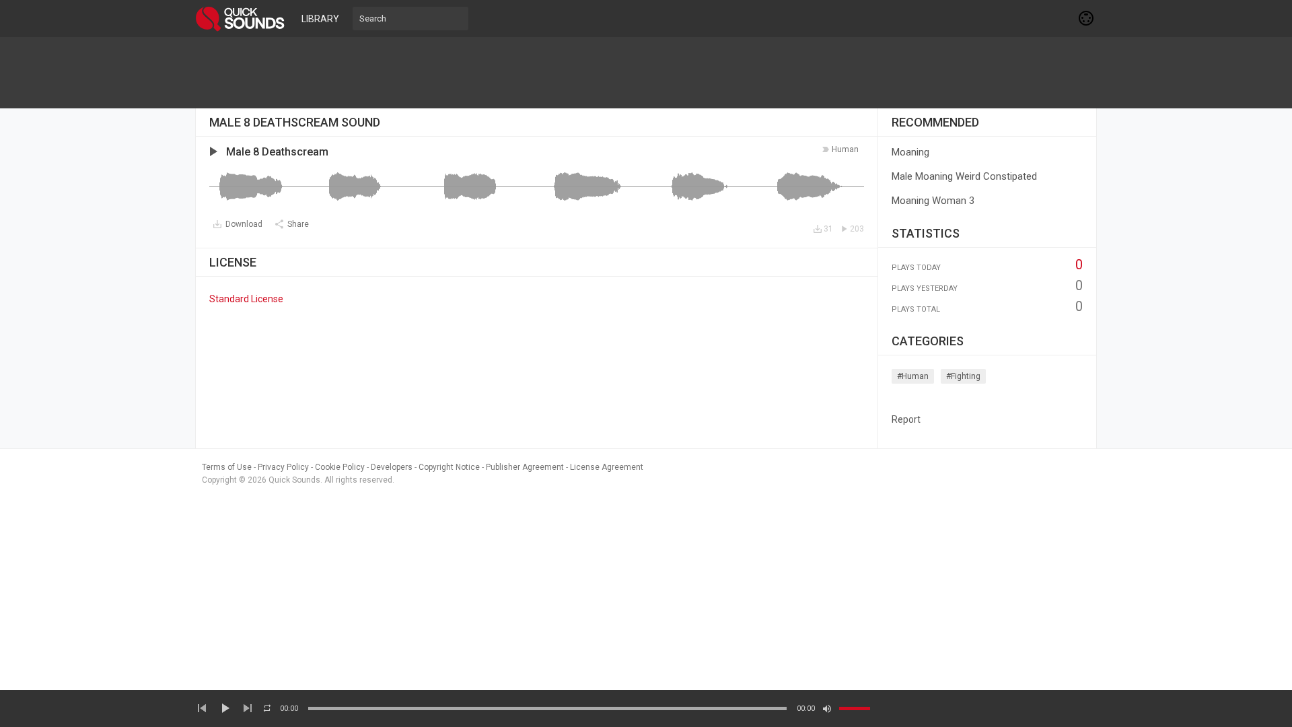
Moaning (910, 152)
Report (906, 419)
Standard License (246, 298)
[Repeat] (267, 708)
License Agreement (606, 467)
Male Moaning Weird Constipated (964, 176)
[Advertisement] (646, 72)
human (845, 149)
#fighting (963, 376)
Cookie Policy (340, 467)
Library (320, 18)
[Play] (225, 708)
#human (913, 376)
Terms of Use (227, 467)
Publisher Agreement (525, 467)
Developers (391, 467)
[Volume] (854, 708)
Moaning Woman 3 (933, 201)
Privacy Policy (283, 467)
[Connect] (1087, 18)
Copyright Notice (449, 467)
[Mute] (827, 708)
